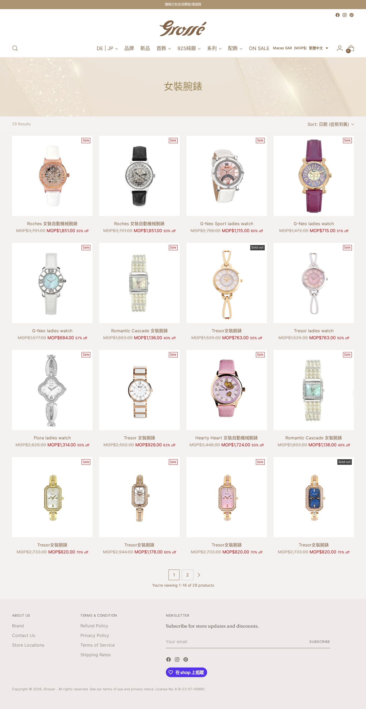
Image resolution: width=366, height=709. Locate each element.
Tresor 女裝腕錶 (139, 437)
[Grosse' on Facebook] (337, 15)
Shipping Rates (95, 654)
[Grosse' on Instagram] (344, 15)
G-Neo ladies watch (314, 223)
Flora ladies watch (52, 437)
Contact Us (23, 635)
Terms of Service (97, 645)
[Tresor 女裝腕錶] (139, 390)
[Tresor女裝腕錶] (226, 283)
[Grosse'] (183, 29)
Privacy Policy (94, 635)
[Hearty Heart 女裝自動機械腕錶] (226, 390)
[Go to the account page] (339, 48)
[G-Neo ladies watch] (314, 176)
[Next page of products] (199, 575)
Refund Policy (94, 625)
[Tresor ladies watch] (314, 283)
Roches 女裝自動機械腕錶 (52, 223)
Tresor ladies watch (314, 330)
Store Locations (28, 645)
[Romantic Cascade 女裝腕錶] (139, 283)
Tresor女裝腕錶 (227, 330)
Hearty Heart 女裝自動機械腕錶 (226, 437)
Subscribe (319, 642)
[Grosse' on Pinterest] (351, 15)
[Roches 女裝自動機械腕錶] (52, 176)
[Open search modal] (15, 48)
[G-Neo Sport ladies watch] (226, 176)
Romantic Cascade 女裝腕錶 (139, 330)
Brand (18, 625)
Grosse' (50, 689)
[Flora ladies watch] (52, 390)
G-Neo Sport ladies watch (226, 223)
